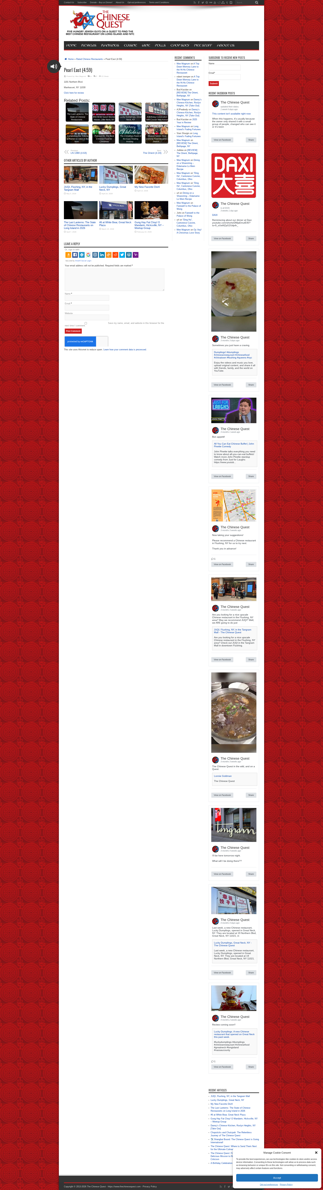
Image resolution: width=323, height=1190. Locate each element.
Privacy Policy (286, 1184)
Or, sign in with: (72, 249)
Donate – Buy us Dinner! (101, 2)
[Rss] (194, 3)
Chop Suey (180, 45)
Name (67, 293)
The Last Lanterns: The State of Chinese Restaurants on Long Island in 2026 (80, 225)
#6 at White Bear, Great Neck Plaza (228, 1114)
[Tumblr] (227, 3)
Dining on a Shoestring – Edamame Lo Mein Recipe (188, 196)
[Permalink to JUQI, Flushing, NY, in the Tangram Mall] (81, 183)
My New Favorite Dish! (147, 186)
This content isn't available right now (231, 113)
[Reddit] (219, 3)
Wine (146, 45)
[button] (316, 1152)
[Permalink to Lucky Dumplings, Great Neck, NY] (116, 183)
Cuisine (130, 45)
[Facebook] (198, 3)
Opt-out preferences (269, 1184)
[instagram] (231, 3)
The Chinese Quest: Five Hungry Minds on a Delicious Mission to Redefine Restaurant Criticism (232, 1156)
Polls (160, 45)
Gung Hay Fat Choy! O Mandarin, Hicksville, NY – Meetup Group (149, 225)
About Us (120, 2)
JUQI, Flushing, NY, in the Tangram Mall (78, 188)
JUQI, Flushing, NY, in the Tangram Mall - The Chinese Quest (232, 631)
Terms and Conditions (159, 2)
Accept (277, 1177)
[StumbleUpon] (223, 3)
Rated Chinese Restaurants (89, 59)
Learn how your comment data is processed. (125, 349)
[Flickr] (210, 3)
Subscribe (82, 2)
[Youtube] (215, 3)
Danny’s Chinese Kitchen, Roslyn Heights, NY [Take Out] (189, 102)
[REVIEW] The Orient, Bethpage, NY (187, 153)
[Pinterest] (206, 3)
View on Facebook (222, 140)
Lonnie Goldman (223, 776)
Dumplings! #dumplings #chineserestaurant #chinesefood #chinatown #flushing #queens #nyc (233, 355)
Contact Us (69, 2)
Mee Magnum (80, 76)
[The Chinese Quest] (100, 33)
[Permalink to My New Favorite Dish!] (151, 183)
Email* (212, 73)
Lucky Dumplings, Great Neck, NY (227, 1100)
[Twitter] (202, 3)
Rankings (110, 45)
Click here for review (74, 93)
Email (67, 303)
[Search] (256, 2)
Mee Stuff (203, 45)
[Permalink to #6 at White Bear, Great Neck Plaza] (116, 218)
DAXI (215, 215)
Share (251, 140)
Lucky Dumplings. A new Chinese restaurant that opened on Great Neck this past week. (234, 1034)
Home (71, 45)
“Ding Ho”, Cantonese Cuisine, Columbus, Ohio (188, 176)
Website (69, 313)
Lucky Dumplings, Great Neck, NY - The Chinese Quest (233, 944)
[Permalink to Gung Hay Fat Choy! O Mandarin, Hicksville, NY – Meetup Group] (151, 218)
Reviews (88, 45)
